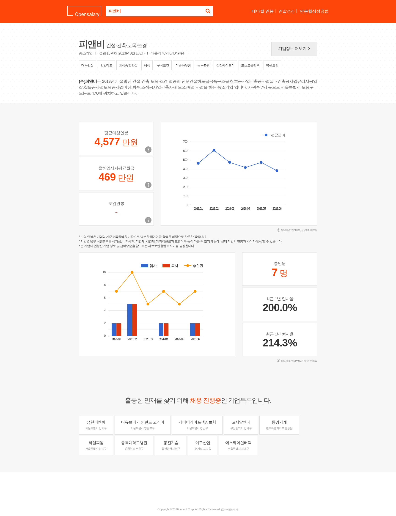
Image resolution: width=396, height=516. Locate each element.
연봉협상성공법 (314, 11)
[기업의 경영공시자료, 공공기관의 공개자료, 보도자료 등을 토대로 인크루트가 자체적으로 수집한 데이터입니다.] (148, 220)
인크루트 (295, 230)
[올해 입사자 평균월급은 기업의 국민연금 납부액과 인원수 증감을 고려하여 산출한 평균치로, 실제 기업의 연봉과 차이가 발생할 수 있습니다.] (148, 185)
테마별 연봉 (263, 11)
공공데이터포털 (309, 230)
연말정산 (286, 11)
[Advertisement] (198, 487)
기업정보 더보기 (295, 48)
